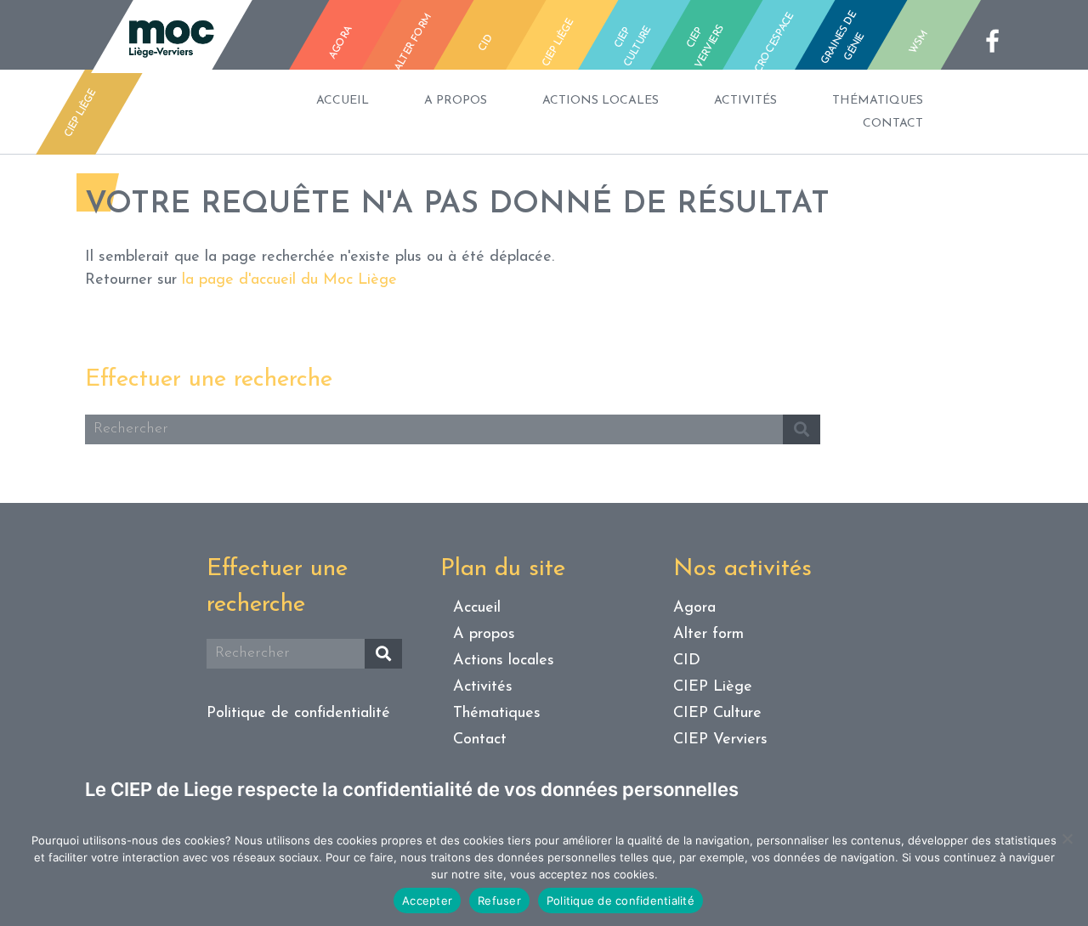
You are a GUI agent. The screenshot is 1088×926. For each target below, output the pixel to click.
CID (686, 661)
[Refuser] (1066, 838)
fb (997, 41)
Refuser (499, 900)
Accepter (427, 900)
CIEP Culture (717, 713)
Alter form (708, 634)
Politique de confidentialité (298, 713)
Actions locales (600, 100)
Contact (893, 123)
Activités (745, 100)
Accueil (342, 100)
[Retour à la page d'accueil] (171, 41)
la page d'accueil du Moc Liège (289, 280)
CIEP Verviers (720, 740)
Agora (694, 608)
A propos (455, 100)
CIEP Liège (712, 687)
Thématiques (877, 100)
